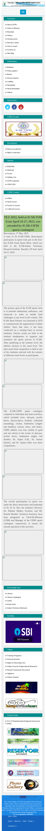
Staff (24, 821)
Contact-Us (11, 826)
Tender (30, 821)
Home (10, 821)
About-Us (17, 821)
